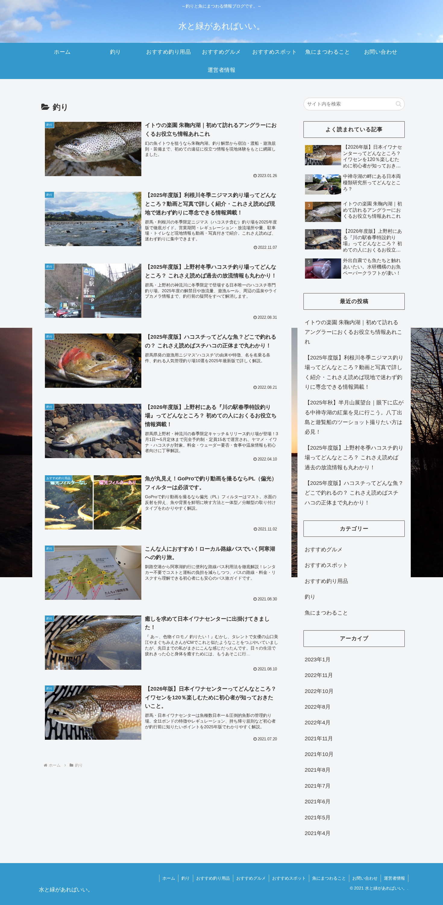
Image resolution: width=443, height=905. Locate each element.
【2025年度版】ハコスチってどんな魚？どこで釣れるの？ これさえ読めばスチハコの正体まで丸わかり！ (354, 493)
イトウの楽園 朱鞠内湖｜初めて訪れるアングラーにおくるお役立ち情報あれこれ (353, 332)
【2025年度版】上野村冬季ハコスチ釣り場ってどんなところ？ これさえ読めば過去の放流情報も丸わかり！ (354, 457)
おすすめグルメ (251, 878)
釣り (185, 878)
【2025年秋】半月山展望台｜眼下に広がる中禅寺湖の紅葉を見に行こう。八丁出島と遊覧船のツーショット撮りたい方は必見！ (354, 417)
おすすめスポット (289, 878)
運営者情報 (394, 878)
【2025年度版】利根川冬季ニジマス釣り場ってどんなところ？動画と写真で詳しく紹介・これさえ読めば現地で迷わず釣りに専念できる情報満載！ (354, 372)
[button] (398, 103)
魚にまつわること (329, 878)
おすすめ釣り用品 (213, 878)
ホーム (168, 878)
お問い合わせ (365, 878)
